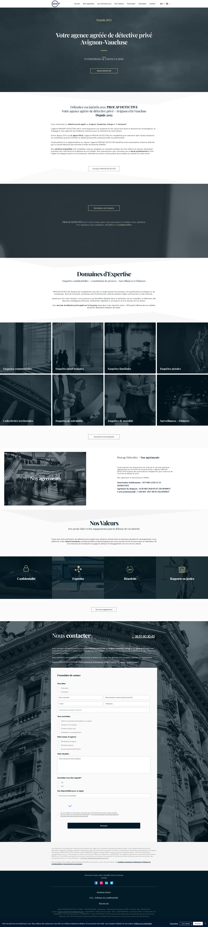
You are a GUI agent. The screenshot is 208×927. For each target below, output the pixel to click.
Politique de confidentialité (143, 923)
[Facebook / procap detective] (96, 882)
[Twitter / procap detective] (111, 882)
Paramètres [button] (174, 923)
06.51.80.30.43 (134, 651)
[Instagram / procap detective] (101, 882)
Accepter (198, 923)
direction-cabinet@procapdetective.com (95, 858)
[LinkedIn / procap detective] (106, 882)
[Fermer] (205, 923)
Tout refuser (186, 923)
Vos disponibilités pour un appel (70, 791)
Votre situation (63, 754)
